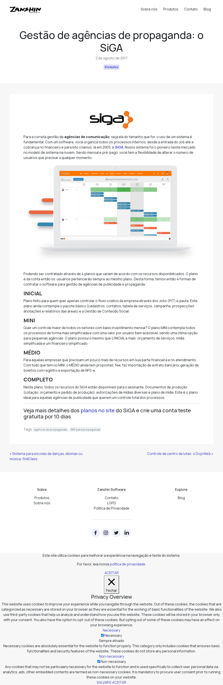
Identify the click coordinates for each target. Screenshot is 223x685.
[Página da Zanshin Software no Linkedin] (126, 532)
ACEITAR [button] (112, 572)
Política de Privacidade (111, 508)
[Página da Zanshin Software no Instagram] (105, 532)
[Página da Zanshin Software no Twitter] (116, 532)
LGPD (111, 503)
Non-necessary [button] (111, 656)
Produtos (170, 9)
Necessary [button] (111, 630)
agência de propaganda (50, 429)
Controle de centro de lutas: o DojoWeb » (180, 453)
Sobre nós (149, 9)
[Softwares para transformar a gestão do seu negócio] (25, 8)
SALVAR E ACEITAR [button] (111, 682)
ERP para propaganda (85, 429)
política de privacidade (127, 564)
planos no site (98, 410)
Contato (191, 9)
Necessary (113, 635)
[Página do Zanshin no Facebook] (95, 532)
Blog (207, 9)
